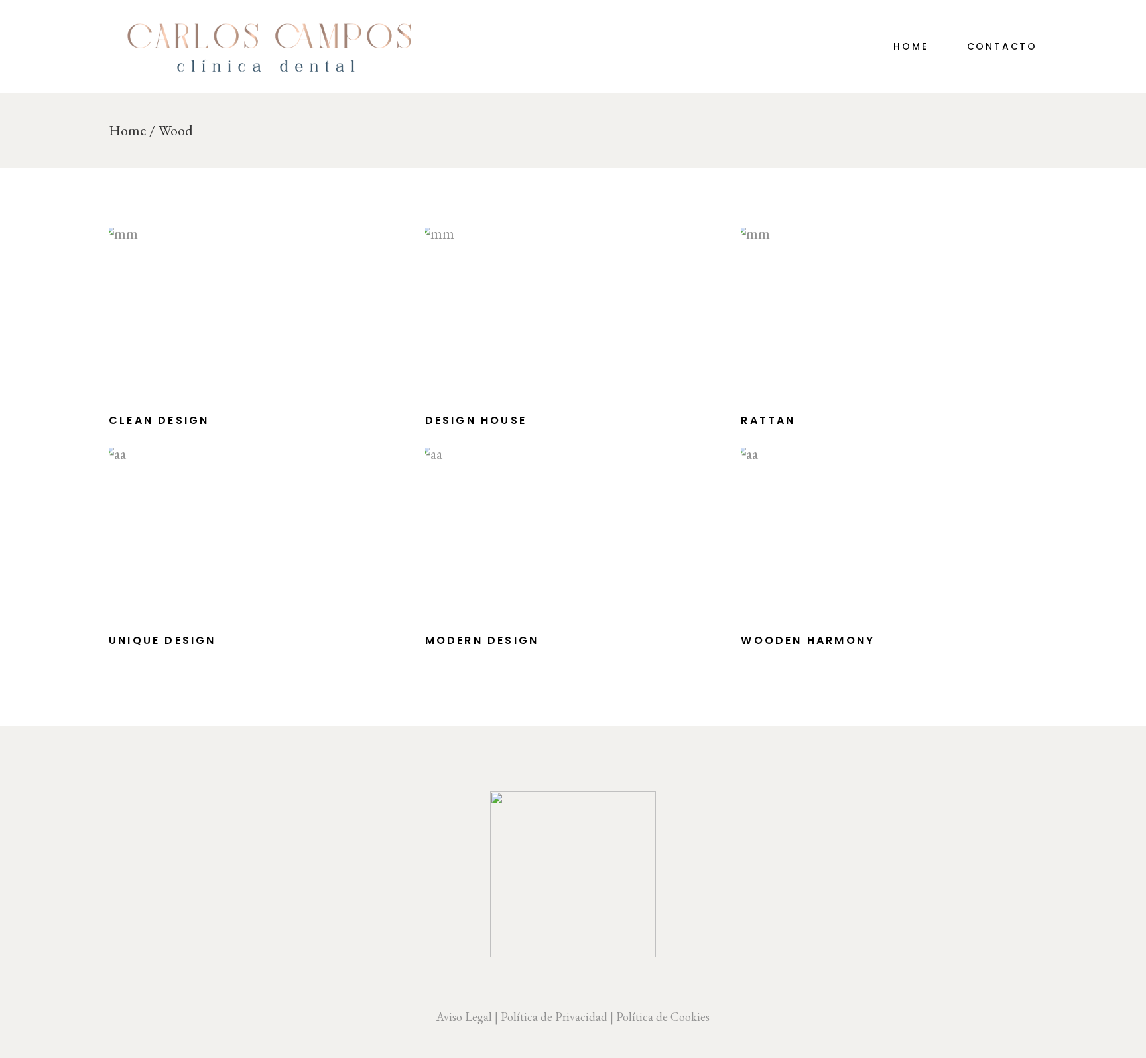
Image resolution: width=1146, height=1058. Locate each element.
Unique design (162, 640)
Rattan (768, 420)
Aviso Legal (464, 1016)
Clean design (159, 420)
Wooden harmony (808, 640)
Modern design (482, 640)
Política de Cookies (663, 1016)
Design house (476, 420)
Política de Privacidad (554, 1016)
